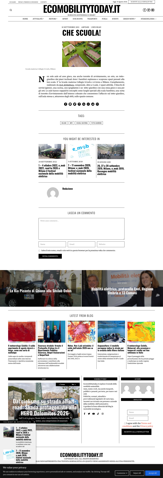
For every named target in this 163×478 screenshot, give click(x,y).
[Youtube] (152, 10)
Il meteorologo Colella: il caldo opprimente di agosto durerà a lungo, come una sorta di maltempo (21, 349)
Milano (64, 123)
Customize (121, 473)
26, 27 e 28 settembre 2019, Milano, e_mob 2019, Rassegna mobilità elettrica (110, 170)
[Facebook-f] (144, 10)
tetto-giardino (96, 123)
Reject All (137, 473)
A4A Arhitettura (66, 85)
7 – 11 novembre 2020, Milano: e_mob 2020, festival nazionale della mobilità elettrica (80, 169)
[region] (81, 471)
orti (71, 123)
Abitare (85, 27)
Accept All (153, 473)
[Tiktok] (98, 414)
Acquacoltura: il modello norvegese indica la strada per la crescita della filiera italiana (111, 348)
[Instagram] (103, 414)
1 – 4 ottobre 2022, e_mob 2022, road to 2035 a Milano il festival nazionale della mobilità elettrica (52, 170)
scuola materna (82, 123)
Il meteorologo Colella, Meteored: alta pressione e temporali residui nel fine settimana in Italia (138, 349)
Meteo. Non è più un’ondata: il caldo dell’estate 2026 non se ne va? (80, 348)
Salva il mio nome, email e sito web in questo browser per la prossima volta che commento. (78, 250)
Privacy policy (146, 426)
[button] (10, 10)
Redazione (67, 188)
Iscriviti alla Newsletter (136, 432)
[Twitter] (148, 10)
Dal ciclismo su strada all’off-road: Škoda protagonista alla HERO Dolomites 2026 (44, 407)
